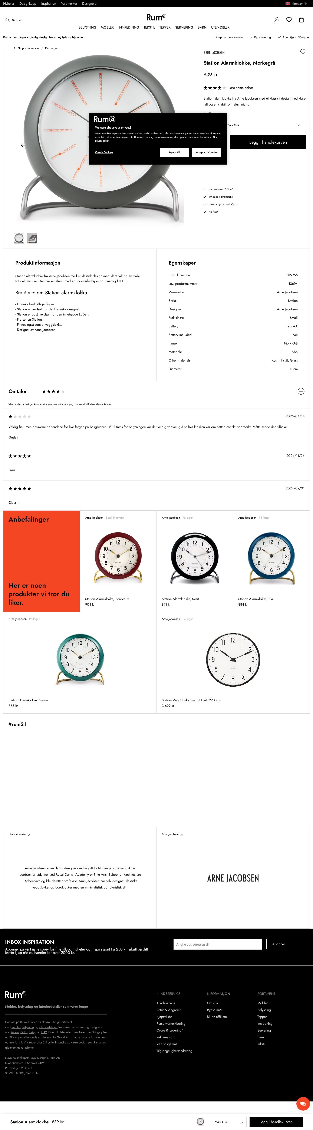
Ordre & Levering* (169, 1030)
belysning (28, 1027)
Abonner (278, 944)
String (32, 1032)
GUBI (23, 1032)
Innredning (265, 1023)
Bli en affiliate (217, 1017)
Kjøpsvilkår (164, 1017)
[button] (298, 3)
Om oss (212, 1003)
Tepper (262, 1017)
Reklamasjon (165, 1037)
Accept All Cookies (206, 152)
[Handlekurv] (301, 20)
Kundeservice (165, 1003)
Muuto (15, 1032)
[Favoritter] (289, 20)
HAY (44, 1032)
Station (293, 300)
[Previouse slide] (23, 146)
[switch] (156, 391)
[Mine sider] (277, 20)
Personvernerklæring (170, 1023)
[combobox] (296, 3)
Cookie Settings (104, 152)
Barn (260, 1037)
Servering (264, 1030)
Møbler (262, 1003)
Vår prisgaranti (167, 1044)
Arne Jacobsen (287, 292)
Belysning (264, 1010)
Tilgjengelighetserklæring (174, 1051)
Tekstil (261, 1044)
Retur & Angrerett (168, 1010)
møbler (15, 1027)
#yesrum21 (214, 1010)
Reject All (174, 152)
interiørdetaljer (48, 1027)
